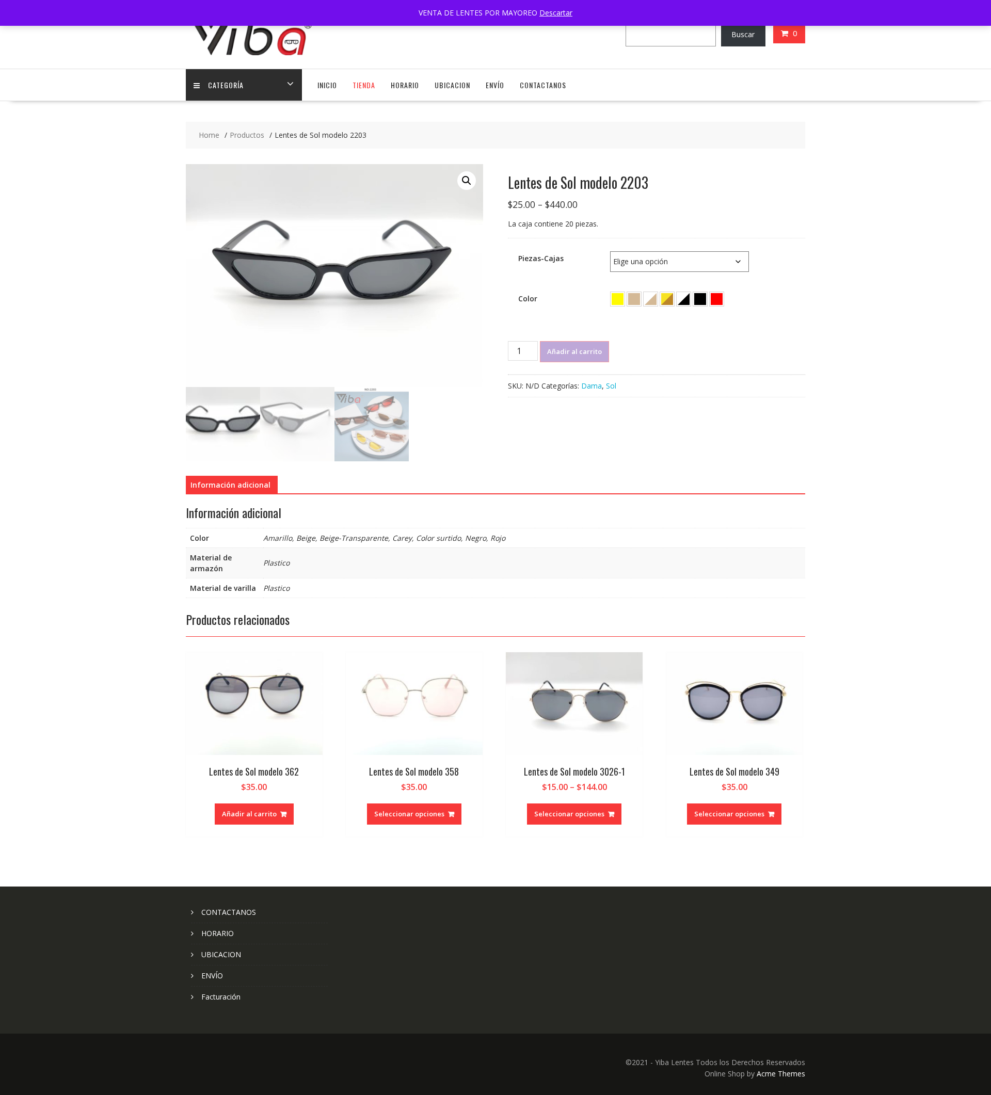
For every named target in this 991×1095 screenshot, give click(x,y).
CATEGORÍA (226, 84)
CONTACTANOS (543, 84)
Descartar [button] (555, 13)
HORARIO (405, 84)
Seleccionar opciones (409, 813)
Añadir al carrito (574, 351)
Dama (591, 386)
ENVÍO (495, 84)
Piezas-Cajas (541, 258)
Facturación (221, 997)
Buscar (743, 34)
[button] (466, 180)
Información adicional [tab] (230, 485)
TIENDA (364, 84)
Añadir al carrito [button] (249, 813)
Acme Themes (781, 1073)
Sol (611, 386)
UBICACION (452, 84)
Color (527, 298)
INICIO (327, 84)
